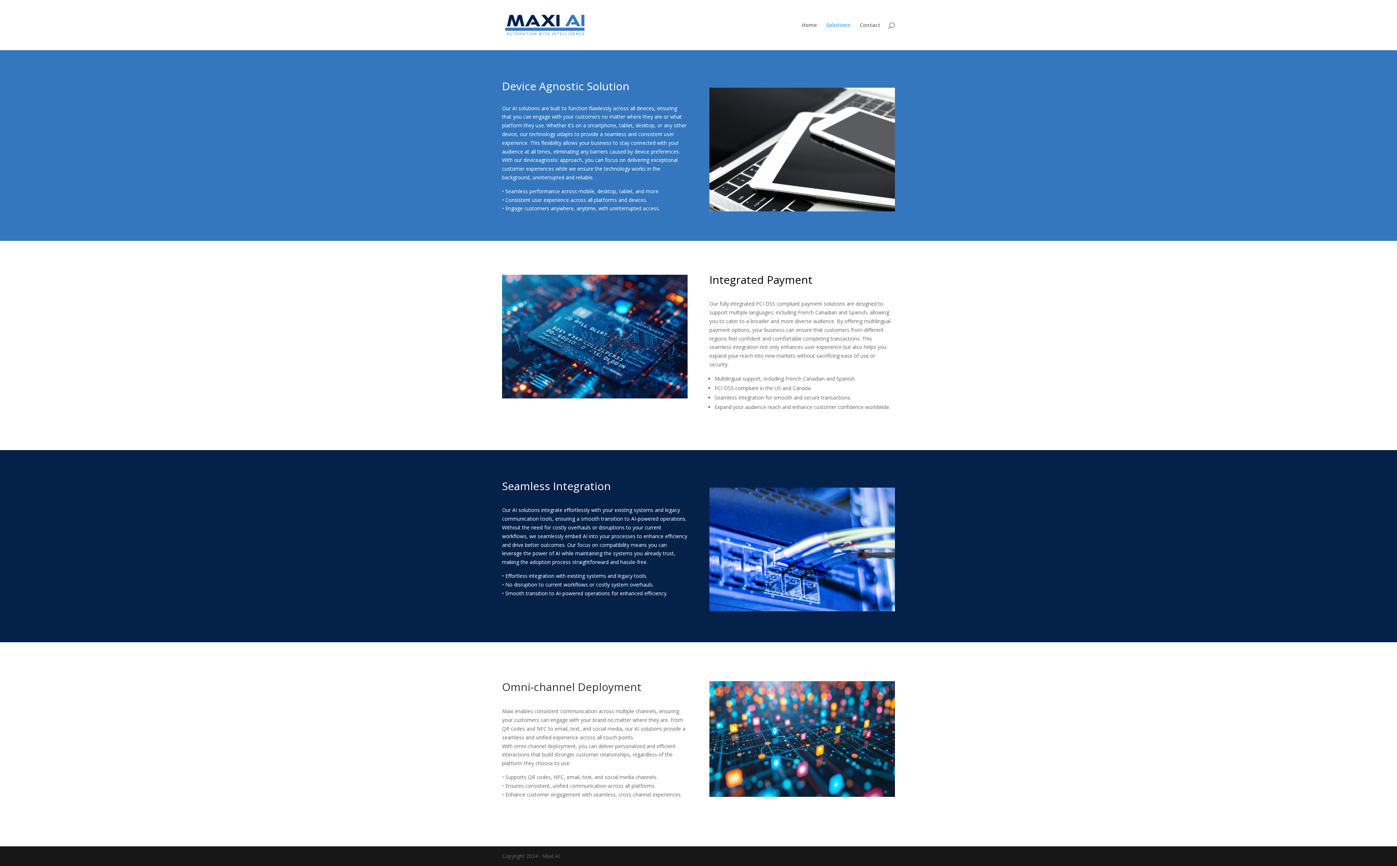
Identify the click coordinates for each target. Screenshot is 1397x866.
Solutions (838, 25)
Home (809, 25)
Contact (870, 25)
